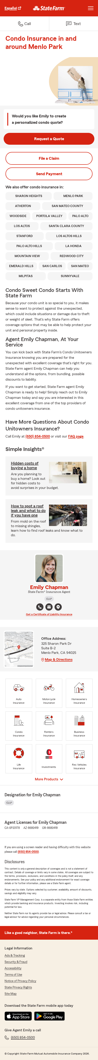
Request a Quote (49, 139)
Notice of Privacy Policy (20, 981)
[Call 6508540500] (40, 607)
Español (11, 8)
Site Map (11, 993)
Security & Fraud (16, 962)
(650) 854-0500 (38, 436)
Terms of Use (13, 974)
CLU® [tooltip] (49, 598)
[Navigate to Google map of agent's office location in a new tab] (58, 607)
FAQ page (75, 436)
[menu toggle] (90, 8)
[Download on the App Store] (18, 1016)
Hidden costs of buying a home (25, 465)
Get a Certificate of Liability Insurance (49, 614)
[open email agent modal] (49, 607)
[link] (49, 8)
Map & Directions (58, 659)
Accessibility (13, 968)
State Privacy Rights (18, 987)
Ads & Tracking (15, 955)
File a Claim (49, 158)
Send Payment (49, 174)
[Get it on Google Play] (49, 1016)
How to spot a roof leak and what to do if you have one (28, 510)
